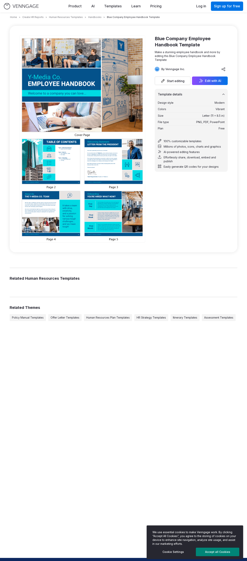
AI (93, 6)
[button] (172, 80)
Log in (201, 6)
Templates (113, 6)
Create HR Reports (33, 17)
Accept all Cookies (217, 551)
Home (13, 17)
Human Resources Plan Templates (108, 317)
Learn (136, 6)
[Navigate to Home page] (21, 6)
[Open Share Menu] (223, 69)
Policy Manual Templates (28, 317)
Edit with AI (213, 81)
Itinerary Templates (185, 317)
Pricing (156, 6)
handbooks (95, 17)
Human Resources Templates (66, 17)
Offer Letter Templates (65, 317)
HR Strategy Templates (151, 317)
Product (75, 6)
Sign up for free (227, 6)
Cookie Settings (173, 551)
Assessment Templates (218, 317)
